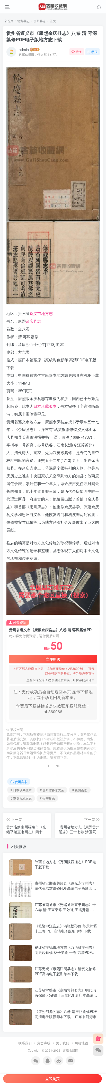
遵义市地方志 (41, 313)
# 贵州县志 (79, 790)
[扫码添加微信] (98, 1050)
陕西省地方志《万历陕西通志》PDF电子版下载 (65, 864)
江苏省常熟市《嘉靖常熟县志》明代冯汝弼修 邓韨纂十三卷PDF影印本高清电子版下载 (66, 995)
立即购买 (53, 659)
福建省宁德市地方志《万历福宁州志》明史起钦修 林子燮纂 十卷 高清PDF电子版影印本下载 (65, 952)
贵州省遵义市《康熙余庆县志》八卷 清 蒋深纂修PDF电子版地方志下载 (51, 36)
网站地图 (81, 1042)
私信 (94, 51)
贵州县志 (39, 21)
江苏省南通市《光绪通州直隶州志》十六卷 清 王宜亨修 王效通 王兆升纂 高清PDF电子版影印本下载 (65, 909)
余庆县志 (33, 321)
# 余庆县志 (47, 798)
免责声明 (43, 1042)
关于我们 (62, 1042)
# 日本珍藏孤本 (21, 790)
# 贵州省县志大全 (52, 790)
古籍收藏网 (70, 1050)
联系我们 (25, 1042)
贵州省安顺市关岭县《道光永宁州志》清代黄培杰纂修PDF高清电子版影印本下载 (65, 888)
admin (24, 49)
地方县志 (23, 21)
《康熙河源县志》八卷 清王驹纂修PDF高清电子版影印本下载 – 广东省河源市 (66, 1014)
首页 (9, 21)
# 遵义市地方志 (21, 798)
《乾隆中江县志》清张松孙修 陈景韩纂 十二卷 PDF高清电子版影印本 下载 (66, 928)
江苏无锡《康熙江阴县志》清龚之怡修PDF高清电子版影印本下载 (65, 971)
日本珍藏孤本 (45, 406)
